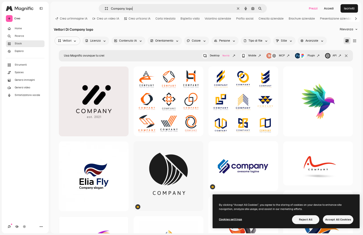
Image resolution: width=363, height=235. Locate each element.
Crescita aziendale (271, 18)
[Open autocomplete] (104, 8)
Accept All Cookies (338, 219)
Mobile (252, 55)
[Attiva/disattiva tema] (24, 226)
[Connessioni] (9, 226)
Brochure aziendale (302, 18)
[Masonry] (347, 40)
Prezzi (313, 8)
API (335, 55)
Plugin (311, 55)
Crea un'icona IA (139, 18)
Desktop (219, 55)
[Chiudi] (346, 55)
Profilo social (245, 18)
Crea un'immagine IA (73, 18)
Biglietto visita (190, 18)
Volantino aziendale (218, 18)
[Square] (354, 40)
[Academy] (16, 226)
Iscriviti (349, 8)
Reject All (305, 219)
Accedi (329, 8)
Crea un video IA (108, 18)
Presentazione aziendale (336, 18)
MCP (282, 55)
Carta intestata (165, 18)
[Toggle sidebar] (41, 8)
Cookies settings (230, 219)
